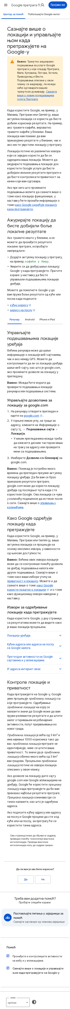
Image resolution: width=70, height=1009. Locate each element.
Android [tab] (30, 319)
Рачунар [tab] (15, 319)
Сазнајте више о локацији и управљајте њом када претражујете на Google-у (38, 970)
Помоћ (11, 947)
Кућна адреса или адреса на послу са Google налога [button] (30, 646)
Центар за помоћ (13, 14)
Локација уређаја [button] (18, 635)
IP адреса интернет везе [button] (24, 669)
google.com (31, 416)
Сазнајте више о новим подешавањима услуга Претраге (37, 95)
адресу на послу (21, 310)
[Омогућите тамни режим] (34, 1002)
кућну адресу (19, 305)
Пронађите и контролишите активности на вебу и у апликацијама (37, 958)
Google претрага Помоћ (27, 5)
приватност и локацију (22, 581)
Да (25, 879)
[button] (5, 5)
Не (43, 879)
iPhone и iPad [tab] (47, 319)
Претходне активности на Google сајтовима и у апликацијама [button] (30, 658)
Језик (13, 997)
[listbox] (18, 1002)
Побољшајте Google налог (44, 14)
